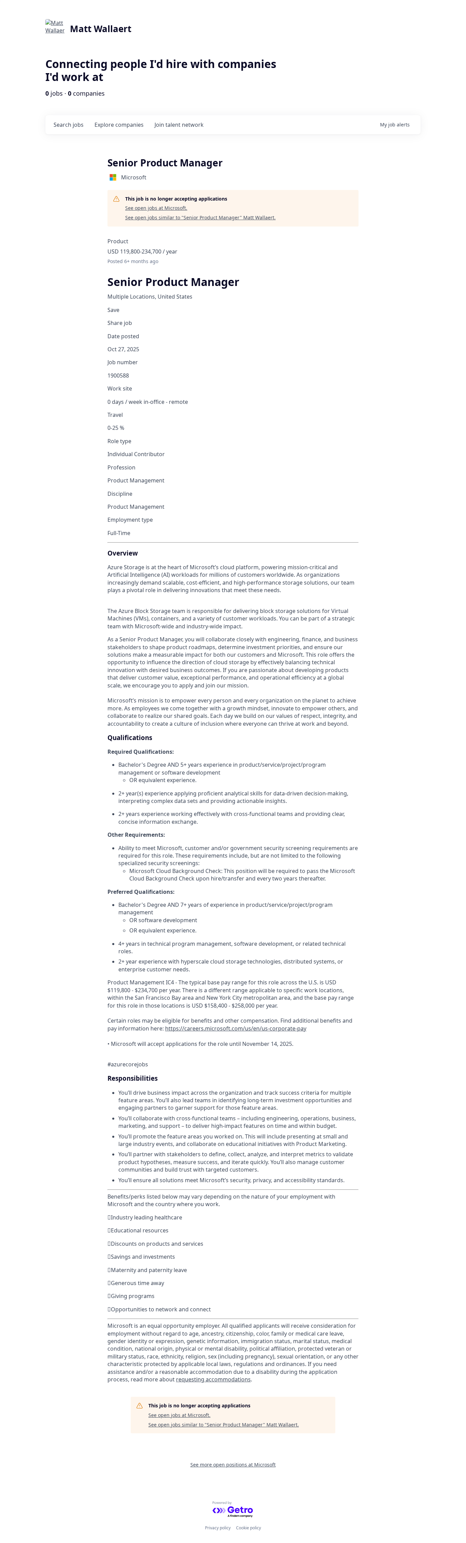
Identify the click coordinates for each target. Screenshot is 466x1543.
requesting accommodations (213, 1379)
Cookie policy (248, 1528)
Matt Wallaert (100, 29)
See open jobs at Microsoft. (156, 208)
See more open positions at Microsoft (233, 1464)
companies (119, 124)
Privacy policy (218, 1528)
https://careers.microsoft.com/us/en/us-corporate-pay (235, 1028)
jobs (69, 124)
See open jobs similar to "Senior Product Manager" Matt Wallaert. (200, 217)
